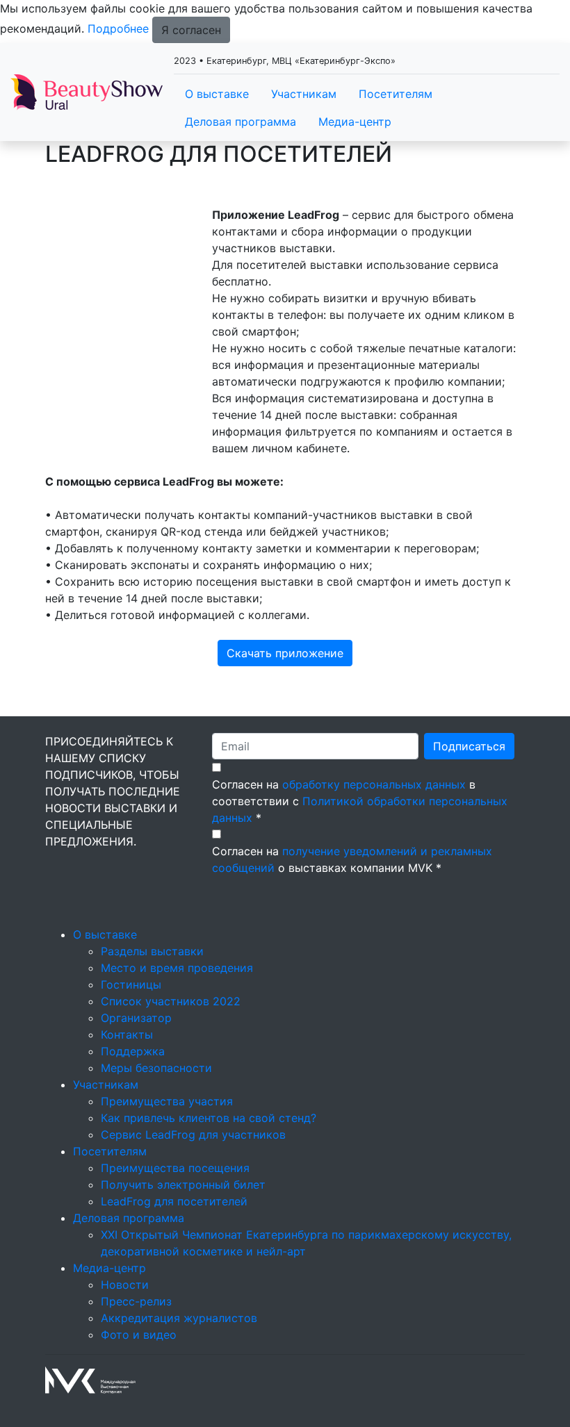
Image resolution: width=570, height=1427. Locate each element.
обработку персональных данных (374, 784)
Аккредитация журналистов (179, 1318)
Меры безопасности (156, 1068)
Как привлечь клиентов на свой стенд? (208, 1118)
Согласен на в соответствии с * (359, 801)
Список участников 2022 (171, 1001)
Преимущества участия (167, 1101)
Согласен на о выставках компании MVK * (352, 859)
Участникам (303, 94)
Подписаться (469, 746)
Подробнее (118, 28)
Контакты (127, 1034)
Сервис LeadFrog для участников (193, 1134)
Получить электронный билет (183, 1184)
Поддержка (133, 1051)
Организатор (136, 1018)
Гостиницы (131, 984)
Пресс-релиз (136, 1301)
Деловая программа (240, 122)
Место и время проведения (177, 968)
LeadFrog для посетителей (174, 1201)
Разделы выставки (152, 951)
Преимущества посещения (175, 1168)
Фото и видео (139, 1335)
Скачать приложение (285, 653)
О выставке (217, 94)
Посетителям (395, 94)
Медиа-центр (354, 122)
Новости (125, 1285)
